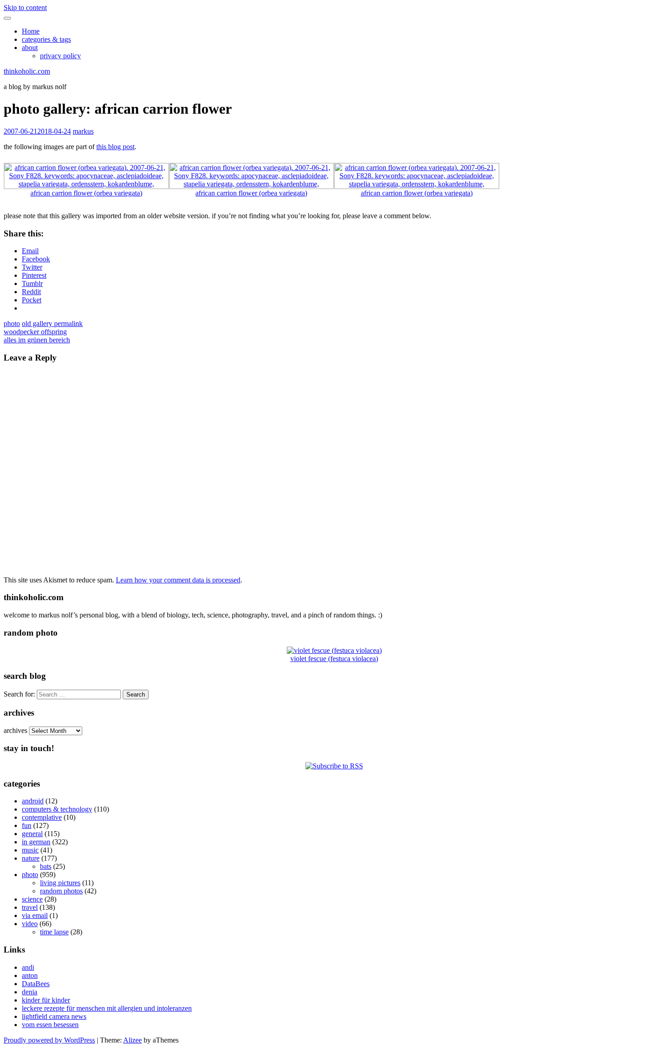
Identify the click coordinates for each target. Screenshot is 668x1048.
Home (31, 31)
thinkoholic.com (27, 71)
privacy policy (60, 56)
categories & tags (46, 39)
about (30, 47)
